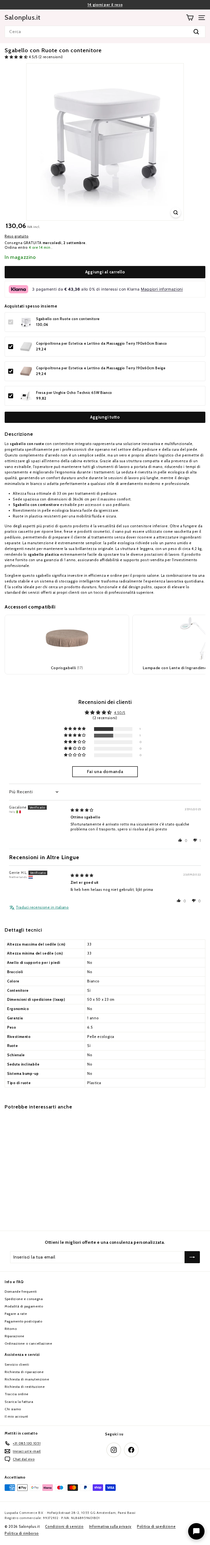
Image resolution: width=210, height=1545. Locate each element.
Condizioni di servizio (64, 1526)
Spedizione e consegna (24, 1299)
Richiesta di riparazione (24, 1372)
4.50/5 (120, 712)
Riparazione (14, 1336)
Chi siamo (13, 1409)
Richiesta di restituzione (25, 1387)
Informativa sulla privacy (110, 1526)
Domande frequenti (21, 1291)
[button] (17, 57)
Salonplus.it (22, 17)
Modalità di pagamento (24, 1306)
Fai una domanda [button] (105, 771)
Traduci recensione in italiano (42, 907)
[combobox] (105, 32)
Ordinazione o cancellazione (28, 1343)
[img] (82, 810)
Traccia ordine (16, 1394)
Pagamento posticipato (23, 1321)
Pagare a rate (16, 1314)
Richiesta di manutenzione (27, 1379)
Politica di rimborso (22, 1533)
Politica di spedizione (156, 1526)
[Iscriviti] (192, 1257)
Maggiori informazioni (162, 289)
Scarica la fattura (19, 1402)
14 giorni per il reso (105, 4)
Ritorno (11, 1329)
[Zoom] (176, 212)
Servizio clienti (17, 1364)
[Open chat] (196, 1531)
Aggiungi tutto (105, 417)
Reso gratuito (16, 236)
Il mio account (16, 1416)
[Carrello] (189, 18)
